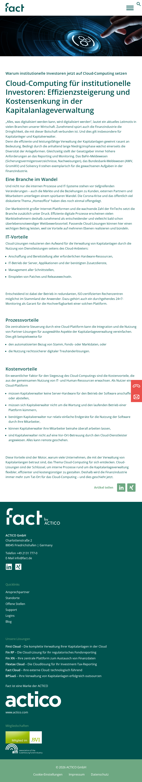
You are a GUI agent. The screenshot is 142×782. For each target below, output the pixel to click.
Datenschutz (100, 774)
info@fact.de (23, 558)
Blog (9, 622)
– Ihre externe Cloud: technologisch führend (44, 670)
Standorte (13, 598)
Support (11, 610)
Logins (10, 616)
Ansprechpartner (18, 592)
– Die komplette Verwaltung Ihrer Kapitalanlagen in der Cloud (56, 646)
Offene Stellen (15, 604)
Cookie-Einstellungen (47, 774)
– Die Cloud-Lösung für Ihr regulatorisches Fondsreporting (51, 652)
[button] (138, 4)
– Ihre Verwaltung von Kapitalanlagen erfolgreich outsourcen (54, 676)
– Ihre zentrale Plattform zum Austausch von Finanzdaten (51, 658)
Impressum (77, 774)
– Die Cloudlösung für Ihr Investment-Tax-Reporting (51, 664)
